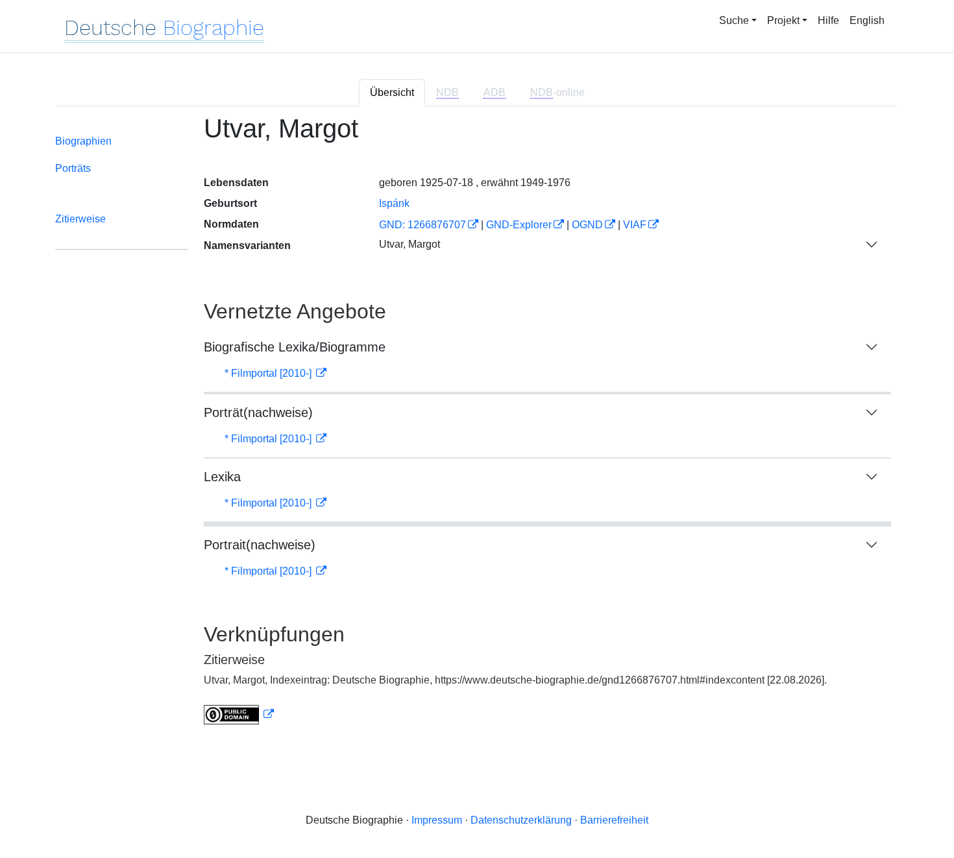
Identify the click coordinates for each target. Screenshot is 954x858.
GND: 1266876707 (422, 224)
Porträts (73, 168)
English (867, 20)
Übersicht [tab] (392, 92)
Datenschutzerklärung (521, 820)
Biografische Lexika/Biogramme (294, 347)
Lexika (222, 477)
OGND (587, 224)
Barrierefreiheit (614, 820)
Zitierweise (80, 218)
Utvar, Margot (409, 244)
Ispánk (394, 203)
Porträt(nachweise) (258, 412)
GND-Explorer (519, 224)
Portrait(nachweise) (259, 545)
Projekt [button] (783, 20)
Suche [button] (734, 20)
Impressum (436, 820)
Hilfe (828, 20)
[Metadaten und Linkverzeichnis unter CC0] (239, 714)
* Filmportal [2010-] (269, 373)
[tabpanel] (477, 427)
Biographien (83, 141)
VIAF (634, 224)
